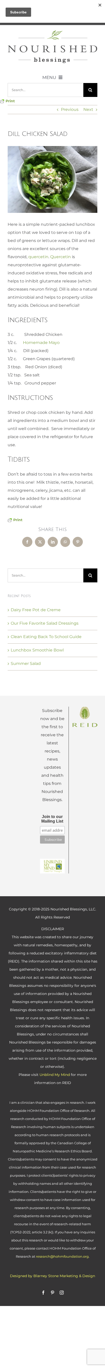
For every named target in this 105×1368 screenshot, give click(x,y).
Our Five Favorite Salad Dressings (44, 623)
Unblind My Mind (55, 1074)
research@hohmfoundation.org (62, 1256)
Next (88, 109)
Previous (69, 109)
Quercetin (60, 256)
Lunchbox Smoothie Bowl (37, 650)
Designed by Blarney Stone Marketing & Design (52, 1276)
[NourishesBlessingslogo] (52, 32)
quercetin (38, 256)
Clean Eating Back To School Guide (46, 636)
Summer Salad (26, 663)
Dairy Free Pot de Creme (36, 609)
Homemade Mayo (41, 342)
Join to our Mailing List (52, 818)
